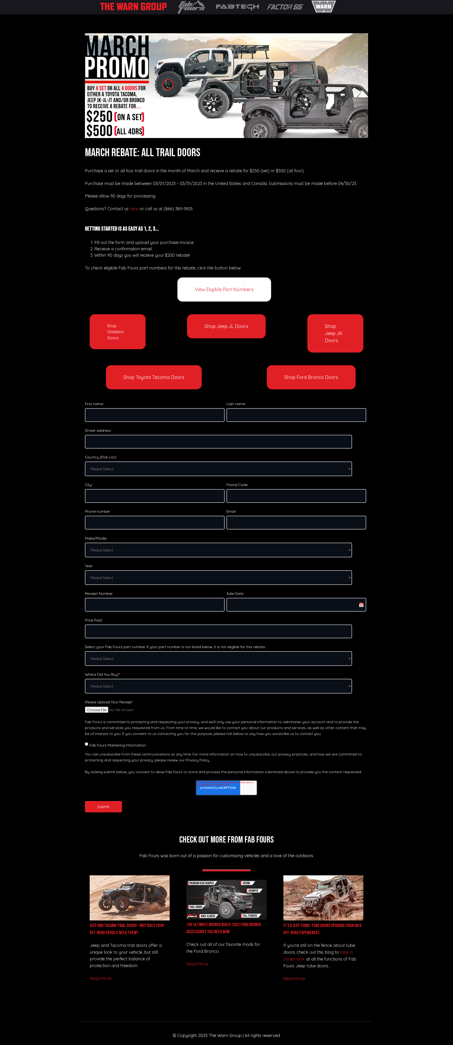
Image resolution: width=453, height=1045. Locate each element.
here (134, 208)
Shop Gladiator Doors (115, 331)
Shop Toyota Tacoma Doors (153, 377)
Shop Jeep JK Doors (333, 333)
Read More (100, 978)
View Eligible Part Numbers (224, 289)
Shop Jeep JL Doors (226, 326)
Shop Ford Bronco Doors (311, 377)
